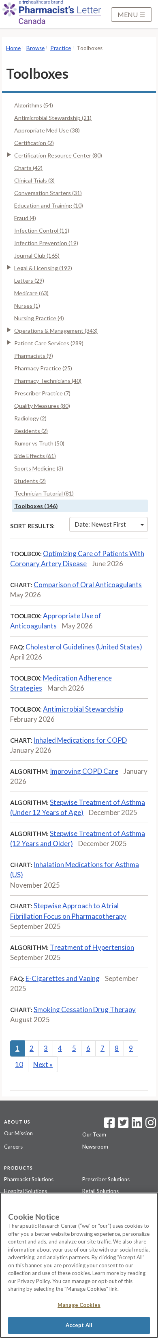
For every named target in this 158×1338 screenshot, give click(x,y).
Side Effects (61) (35, 455)
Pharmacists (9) (33, 355)
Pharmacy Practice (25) (43, 368)
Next (43, 1064)
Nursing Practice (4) (39, 318)
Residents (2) (31, 430)
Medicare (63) (31, 293)
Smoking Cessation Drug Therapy (85, 1009)
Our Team (94, 1134)
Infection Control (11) (41, 230)
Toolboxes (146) (36, 505)
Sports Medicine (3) (38, 468)
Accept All (79, 1325)
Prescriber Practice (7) (42, 393)
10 (19, 1064)
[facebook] (109, 1125)
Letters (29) (29, 280)
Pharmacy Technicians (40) (47, 380)
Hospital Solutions (25, 1191)
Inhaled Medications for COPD (80, 740)
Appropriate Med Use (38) (47, 130)
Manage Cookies (79, 1305)
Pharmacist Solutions (28, 1179)
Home (13, 48)
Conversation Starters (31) (48, 192)
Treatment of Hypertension (92, 947)
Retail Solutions (100, 1191)
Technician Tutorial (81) (44, 493)
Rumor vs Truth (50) (39, 443)
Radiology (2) (30, 418)
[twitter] (122, 1125)
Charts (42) (28, 167)
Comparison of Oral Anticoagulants (88, 584)
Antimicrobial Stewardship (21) (53, 117)
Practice (60, 48)
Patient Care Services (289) (48, 343)
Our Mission (18, 1133)
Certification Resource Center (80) (58, 155)
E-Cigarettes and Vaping (63, 978)
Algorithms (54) (33, 105)
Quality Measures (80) (42, 405)
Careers (13, 1146)
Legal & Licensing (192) (43, 268)
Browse (35, 48)
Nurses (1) (27, 305)
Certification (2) (34, 142)
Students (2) (30, 480)
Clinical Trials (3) (34, 180)
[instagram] (150, 1125)
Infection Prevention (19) (46, 242)
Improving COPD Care (84, 771)
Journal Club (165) (37, 255)
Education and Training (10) (48, 205)
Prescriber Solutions (106, 1179)
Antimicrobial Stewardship (83, 709)
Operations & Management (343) (56, 330)
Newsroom (95, 1146)
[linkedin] (137, 1125)
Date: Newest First (100, 524)
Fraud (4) (25, 217)
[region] (79, 1265)
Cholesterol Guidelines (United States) (84, 647)
